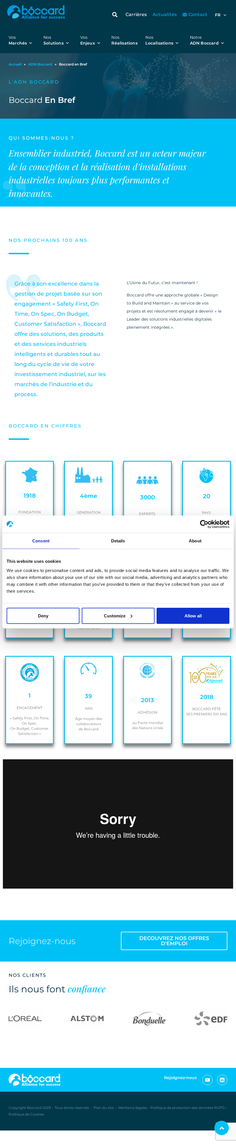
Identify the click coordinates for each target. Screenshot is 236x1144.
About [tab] (195, 540)
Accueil (15, 64)
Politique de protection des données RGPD (188, 1108)
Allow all (193, 615)
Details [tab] (118, 540)
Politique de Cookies (26, 1114)
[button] (115, 15)
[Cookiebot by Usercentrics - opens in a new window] (204, 524)
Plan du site (104, 1108)
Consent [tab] (41, 540)
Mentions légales (132, 1108)
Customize (114, 615)
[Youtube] (207, 1080)
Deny (43, 615)
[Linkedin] (222, 1080)
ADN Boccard (40, 64)
